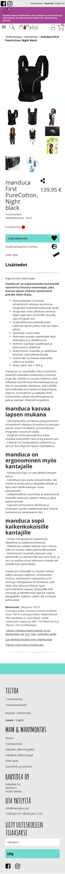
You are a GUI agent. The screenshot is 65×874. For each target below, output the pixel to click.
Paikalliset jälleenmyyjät (19, 755)
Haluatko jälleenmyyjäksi (19, 749)
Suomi (9, 720)
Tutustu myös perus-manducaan (24, 644)
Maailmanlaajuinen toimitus (21, 246)
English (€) (59, 3)
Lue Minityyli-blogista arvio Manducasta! (28, 639)
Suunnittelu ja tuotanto (18, 766)
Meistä (9, 738)
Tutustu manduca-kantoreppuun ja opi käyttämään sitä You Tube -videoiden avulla (30, 632)
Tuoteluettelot (13, 744)
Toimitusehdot (14, 699)
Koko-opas (11, 254)
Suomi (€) (48, 3)
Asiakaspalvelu (37, 3)
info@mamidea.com (17, 808)
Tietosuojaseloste (16, 705)
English (20, 720)
